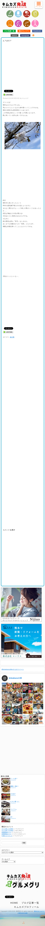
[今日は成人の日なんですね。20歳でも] (38, 709)
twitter (14, 35)
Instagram (25, 35)
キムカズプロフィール (26, 907)
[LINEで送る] (8, 94)
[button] (39, 4)
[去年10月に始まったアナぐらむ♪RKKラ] (28, 719)
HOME (14, 903)
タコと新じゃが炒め (7, 828)
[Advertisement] (22, 65)
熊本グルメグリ (24, 31)
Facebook (37, 31)
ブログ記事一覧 (9, 31)
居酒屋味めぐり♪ (6, 832)
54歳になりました (7, 835)
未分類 (12, 337)
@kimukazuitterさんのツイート (13, 669)
